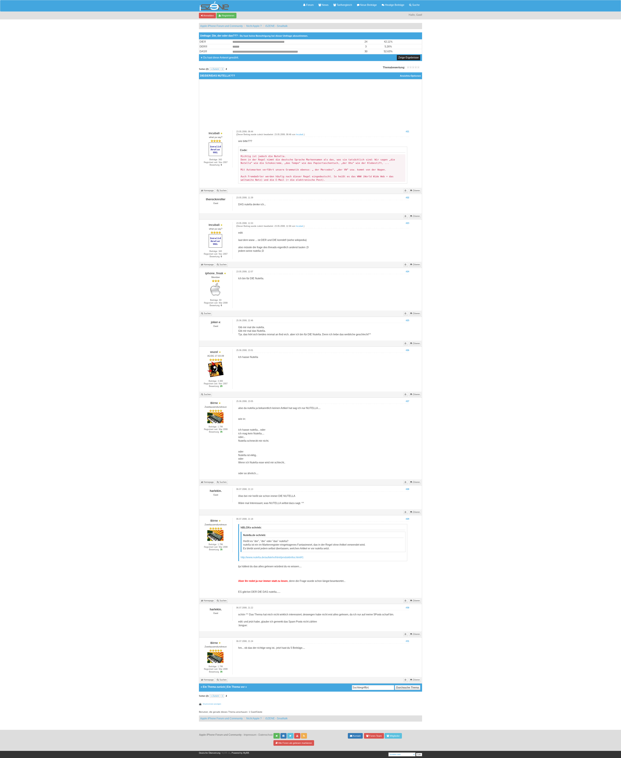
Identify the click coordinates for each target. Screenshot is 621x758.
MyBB (246, 753)
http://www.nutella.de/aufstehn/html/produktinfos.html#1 (272, 557)
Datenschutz (265, 734)
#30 (407, 608)
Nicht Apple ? (254, 26)
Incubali (299, 134)
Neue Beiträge (368, 5)
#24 (407, 272)
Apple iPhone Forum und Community (221, 26)
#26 (407, 350)
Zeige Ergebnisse (408, 57)
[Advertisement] (310, 106)
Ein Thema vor (236, 686)
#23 (407, 223)
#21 (407, 131)
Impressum (250, 734)
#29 (407, 519)
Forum (309, 5)
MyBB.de (226, 753)
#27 (407, 401)
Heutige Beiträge (394, 5)
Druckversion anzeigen (212, 704)
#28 (407, 489)
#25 (407, 320)
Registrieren (227, 15)
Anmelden (208, 15)
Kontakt (356, 736)
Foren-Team (375, 736)
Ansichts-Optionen (410, 76)
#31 (407, 641)
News (324, 5)
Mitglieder (394, 736)
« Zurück (215, 69)
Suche (416, 5)
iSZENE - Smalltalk (276, 26)
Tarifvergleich (344, 5)
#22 (407, 198)
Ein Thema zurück (214, 686)
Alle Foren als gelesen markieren (295, 743)
